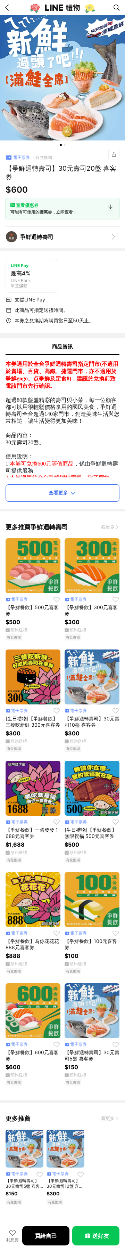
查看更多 (58, 492)
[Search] (117, 8)
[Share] (113, 154)
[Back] (8, 8)
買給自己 (46, 1235)
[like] (56, 599)
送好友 (100, 1235)
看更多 (108, 527)
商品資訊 (62, 346)
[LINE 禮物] (62, 7)
